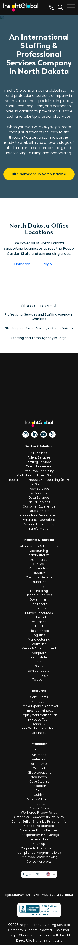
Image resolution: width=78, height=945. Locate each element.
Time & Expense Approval (39, 706)
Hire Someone (39, 484)
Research (39, 786)
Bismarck (22, 264)
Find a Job (39, 702)
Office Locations (39, 773)
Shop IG (39, 724)
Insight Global (41, 423)
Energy (39, 586)
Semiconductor (39, 671)
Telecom (39, 680)
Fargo (47, 264)
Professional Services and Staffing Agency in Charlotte (39, 316)
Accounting (39, 551)
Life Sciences (39, 631)
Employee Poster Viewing (39, 857)
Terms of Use (39, 839)
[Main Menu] (71, 7)
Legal (39, 626)
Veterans (39, 759)
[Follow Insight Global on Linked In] (34, 434)
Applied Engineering (39, 524)
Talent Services (39, 458)
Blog (39, 790)
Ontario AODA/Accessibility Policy (39, 817)
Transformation (39, 529)
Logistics (38, 635)
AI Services (39, 493)
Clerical (39, 564)
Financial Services (39, 595)
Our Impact (39, 755)
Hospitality (39, 608)
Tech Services (38, 489)
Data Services (39, 498)
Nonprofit (39, 653)
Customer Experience (39, 506)
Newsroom (39, 777)
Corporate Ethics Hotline (39, 848)
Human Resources (39, 613)
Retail (39, 662)
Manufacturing (39, 640)
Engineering (39, 591)
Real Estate (39, 657)
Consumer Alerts (39, 862)
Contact (39, 768)
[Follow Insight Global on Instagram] (25, 434)
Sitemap (39, 844)
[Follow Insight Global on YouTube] (43, 434)
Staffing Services (39, 462)
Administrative (39, 555)
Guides (39, 795)
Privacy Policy (39, 808)
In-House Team (39, 720)
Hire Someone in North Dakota (39, 174)
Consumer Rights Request (39, 830)
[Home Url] (20, 7)
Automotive (39, 560)
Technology (39, 675)
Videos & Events (39, 799)
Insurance (39, 622)
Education (39, 582)
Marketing (39, 644)
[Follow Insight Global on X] (52, 434)
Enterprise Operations (39, 520)
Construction (39, 568)
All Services (39, 453)
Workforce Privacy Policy (39, 813)
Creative (38, 573)
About (39, 750)
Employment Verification (39, 715)
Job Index (39, 733)
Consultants (39, 697)
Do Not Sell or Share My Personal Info (39, 822)
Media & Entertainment (39, 648)
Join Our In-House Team (39, 728)
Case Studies (39, 782)
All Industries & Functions (39, 546)
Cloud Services (39, 502)
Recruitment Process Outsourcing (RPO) (39, 480)
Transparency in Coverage (39, 835)
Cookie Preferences (39, 826)
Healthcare (39, 604)
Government (39, 600)
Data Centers (39, 511)
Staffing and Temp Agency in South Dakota (39, 328)
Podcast (39, 804)
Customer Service (39, 577)
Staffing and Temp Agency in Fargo (39, 338)
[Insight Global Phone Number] (51, 7)
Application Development (39, 515)
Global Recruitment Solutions (39, 475)
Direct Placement (39, 466)
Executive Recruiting (39, 471)
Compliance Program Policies (39, 853)
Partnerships (39, 764)
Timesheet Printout (39, 711)
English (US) (31, 874)
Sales (39, 666)
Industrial (39, 617)
